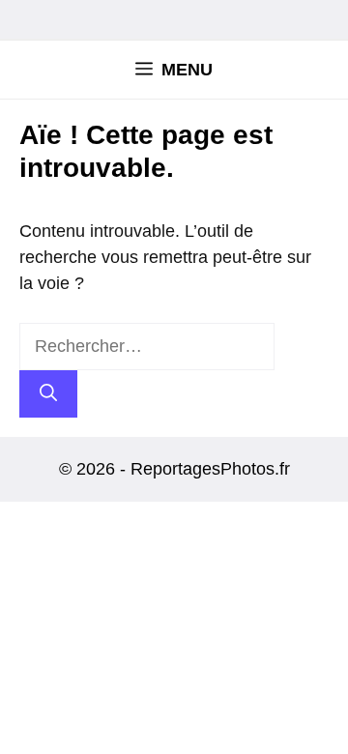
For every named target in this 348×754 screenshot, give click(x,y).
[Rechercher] (48, 394)
